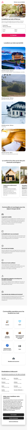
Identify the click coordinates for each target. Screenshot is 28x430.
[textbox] (7, 31)
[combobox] (13, 27)
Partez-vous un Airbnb (19, 2)
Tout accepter (13, 414)
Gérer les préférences (13, 421)
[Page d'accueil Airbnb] (3, 2)
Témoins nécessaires (13, 418)
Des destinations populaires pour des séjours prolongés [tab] (13, 374)
